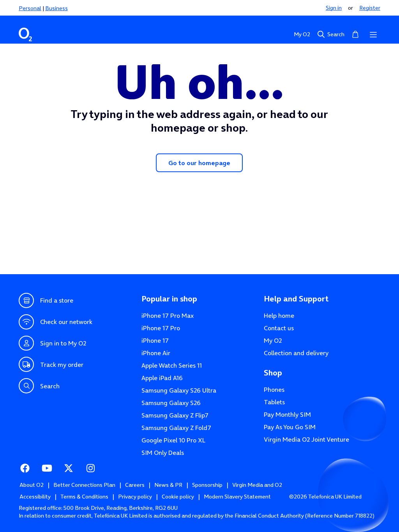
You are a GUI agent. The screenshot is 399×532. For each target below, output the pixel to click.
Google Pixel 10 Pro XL (173, 440)
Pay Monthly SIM (287, 414)
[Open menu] (373, 34)
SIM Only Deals (162, 452)
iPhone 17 (155, 340)
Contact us (279, 328)
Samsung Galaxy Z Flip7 (174, 415)
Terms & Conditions (84, 496)
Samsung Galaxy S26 (171, 402)
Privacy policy (135, 496)
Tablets (274, 402)
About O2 (31, 485)
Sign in (334, 8)
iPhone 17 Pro (160, 328)
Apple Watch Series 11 (171, 365)
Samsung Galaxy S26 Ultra (178, 390)
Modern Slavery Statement (237, 496)
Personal (30, 8)
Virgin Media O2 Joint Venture (306, 439)
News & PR (168, 485)
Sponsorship (207, 485)
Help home (279, 315)
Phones (274, 389)
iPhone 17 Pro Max (167, 315)
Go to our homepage (199, 163)
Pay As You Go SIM (290, 427)
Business (56, 8)
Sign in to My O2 (63, 343)
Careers (135, 485)
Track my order (61, 364)
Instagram (90, 468)
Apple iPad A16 (162, 377)
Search (335, 34)
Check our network (66, 321)
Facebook (25, 468)
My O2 (302, 34)
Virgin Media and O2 (257, 485)
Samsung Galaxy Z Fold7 (176, 427)
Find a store (56, 300)
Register (369, 8)
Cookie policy (178, 496)
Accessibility (35, 496)
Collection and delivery (296, 353)
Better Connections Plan (84, 485)
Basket (355, 34)
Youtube (47, 468)
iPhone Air (155, 353)
